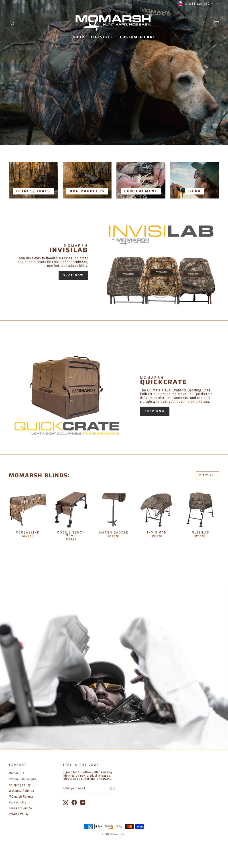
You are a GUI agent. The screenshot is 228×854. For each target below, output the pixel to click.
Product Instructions (23, 779)
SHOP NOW (155, 411)
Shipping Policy (20, 785)
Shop (78, 37)
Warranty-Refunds (21, 790)
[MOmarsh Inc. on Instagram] (65, 802)
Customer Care (137, 37)
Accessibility (17, 802)
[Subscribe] (112, 788)
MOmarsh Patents (21, 796)
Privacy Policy (18, 814)
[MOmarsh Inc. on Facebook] (74, 802)
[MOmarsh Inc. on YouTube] (83, 802)
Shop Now (73, 275)
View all (207, 475)
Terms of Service (20, 808)
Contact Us (16, 773)
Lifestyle (102, 37)
